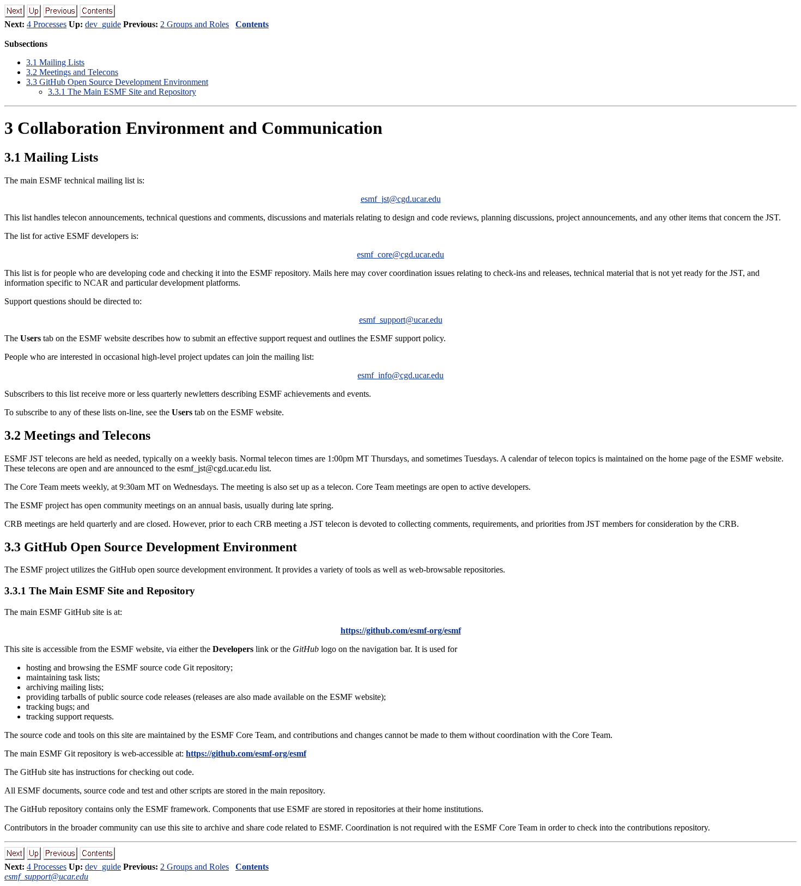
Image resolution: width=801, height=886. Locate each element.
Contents (252, 24)
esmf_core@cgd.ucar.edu (400, 254)
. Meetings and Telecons (72, 72)
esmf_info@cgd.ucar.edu (400, 375)
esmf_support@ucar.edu (400, 319)
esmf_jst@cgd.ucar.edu (401, 199)
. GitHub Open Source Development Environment (117, 82)
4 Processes (46, 24)
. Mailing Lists (55, 62)
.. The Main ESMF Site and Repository (122, 91)
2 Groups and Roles (194, 24)
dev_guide (103, 24)
